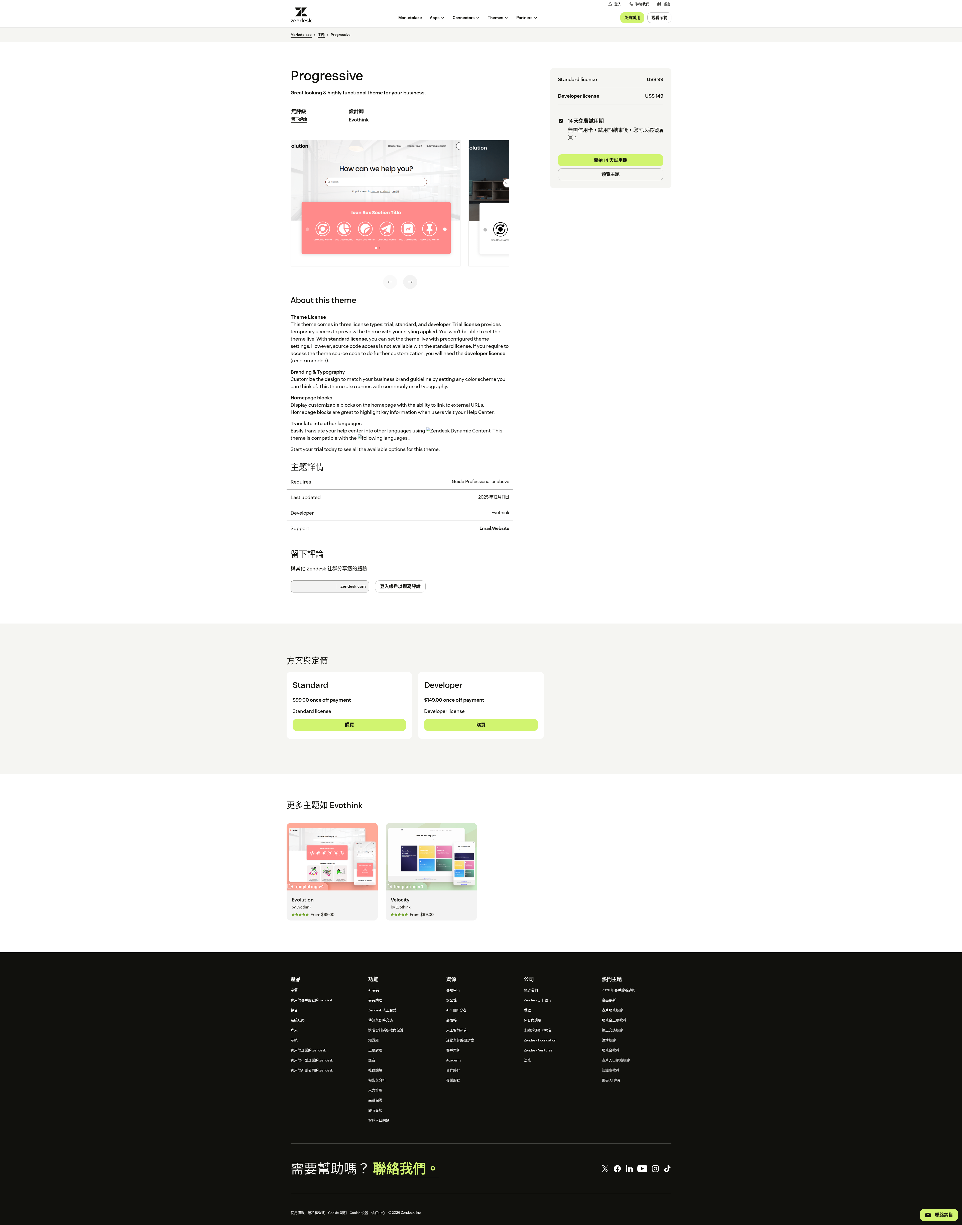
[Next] (410, 282)
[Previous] (390, 282)
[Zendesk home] (303, 15)
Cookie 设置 (359, 1212)
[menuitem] (663, 4)
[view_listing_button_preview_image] (375, 203)
